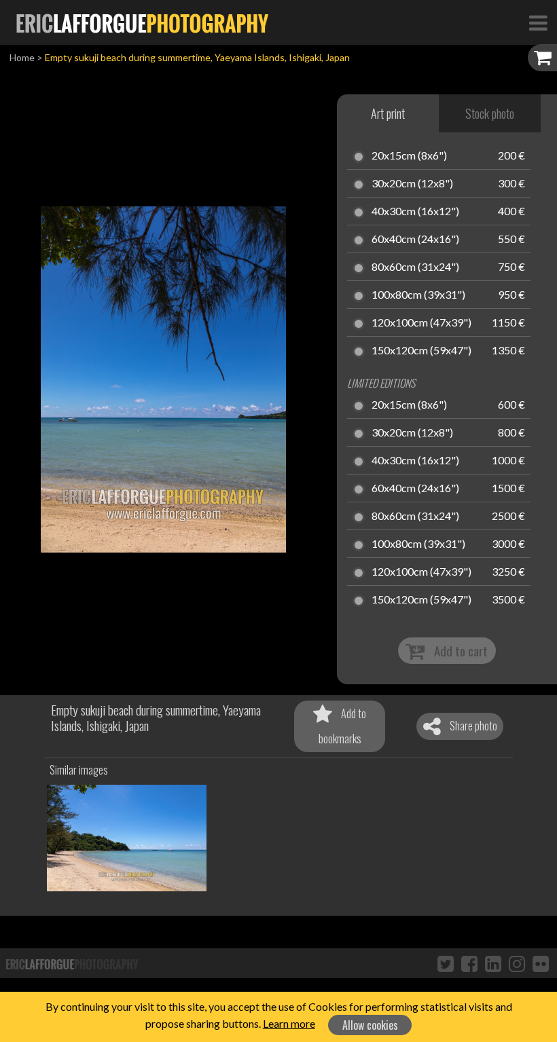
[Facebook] (469, 963)
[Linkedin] (493, 963)
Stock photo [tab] (489, 113)
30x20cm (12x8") (412, 184)
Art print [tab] (388, 113)
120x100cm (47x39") (421, 323)
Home (22, 57)
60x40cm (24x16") (415, 239)
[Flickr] (541, 963)
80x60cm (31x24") (415, 267)
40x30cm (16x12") (415, 211)
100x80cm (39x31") (418, 295)
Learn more (289, 1023)
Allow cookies (370, 1025)
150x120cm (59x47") (421, 351)
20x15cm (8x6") (409, 156)
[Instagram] (517, 963)
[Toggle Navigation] (538, 22)
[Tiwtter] (445, 963)
